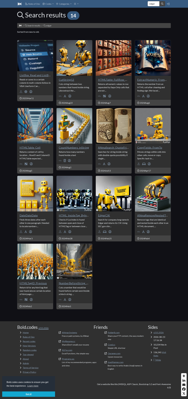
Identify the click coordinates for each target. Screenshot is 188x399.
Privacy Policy (29, 372)
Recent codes (29, 341)
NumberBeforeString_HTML (76, 283)
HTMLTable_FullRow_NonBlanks (118, 79)
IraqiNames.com (115, 362)
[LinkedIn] (184, 380)
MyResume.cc (68, 341)
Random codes (30, 350)
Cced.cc (111, 344)
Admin (26, 363)
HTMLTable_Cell (30, 147)
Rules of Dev (29, 337)
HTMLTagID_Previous (33, 283)
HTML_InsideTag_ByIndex (75, 215)
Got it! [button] (29, 394)
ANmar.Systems (69, 332)
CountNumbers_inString (74, 147)
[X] (184, 393)
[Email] (184, 385)
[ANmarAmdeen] (30, 91)
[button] (48, 4)
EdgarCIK (104, 215)
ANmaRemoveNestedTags (153, 215)
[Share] (184, 376)
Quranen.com (114, 353)
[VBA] (60, 96)
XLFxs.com (67, 350)
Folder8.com (114, 332)
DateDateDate (29, 215)
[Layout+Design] (104, 96)
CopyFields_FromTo (149, 147)
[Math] (65, 160)
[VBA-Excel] (21, 91)
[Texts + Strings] (65, 96)
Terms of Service (30, 367)
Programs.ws (68, 359)
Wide (158, 360)
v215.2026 (158, 332)
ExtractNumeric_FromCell (153, 79)
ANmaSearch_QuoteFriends (115, 147)
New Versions (29, 345)
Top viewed (28, 354)
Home (26, 332)
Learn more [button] (32, 386)
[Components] (25, 91)
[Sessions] (144, 164)
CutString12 (66, 79)
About (26, 359)
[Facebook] (184, 389)
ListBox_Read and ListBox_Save (39, 75)
